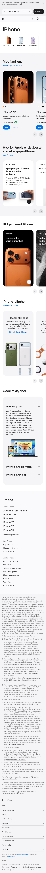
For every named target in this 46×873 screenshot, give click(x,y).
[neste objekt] (41, 43)
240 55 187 (11, 856)
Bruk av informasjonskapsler (32, 867)
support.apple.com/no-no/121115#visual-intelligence (21, 673)
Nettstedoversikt (36, 870)
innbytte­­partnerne (26, 625)
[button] (17, 11)
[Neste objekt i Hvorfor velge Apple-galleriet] (41, 211)
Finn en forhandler (23, 854)
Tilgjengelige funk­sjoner (21, 788)
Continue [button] (38, 11)
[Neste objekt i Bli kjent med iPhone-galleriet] (41, 291)
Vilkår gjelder (20, 793)
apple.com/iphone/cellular (16, 744)
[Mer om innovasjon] (18, 258)
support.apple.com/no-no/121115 (30, 664)
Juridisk (26, 870)
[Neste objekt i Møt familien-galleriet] (41, 134)
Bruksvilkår (5, 870)
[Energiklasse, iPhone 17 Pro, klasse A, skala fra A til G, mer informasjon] (15, 122)
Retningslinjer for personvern (11, 867)
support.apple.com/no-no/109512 (15, 760)
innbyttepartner (12, 631)
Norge (4, 860)
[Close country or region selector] (43, 3)
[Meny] (43, 19)
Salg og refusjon (17, 870)
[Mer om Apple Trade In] (18, 183)
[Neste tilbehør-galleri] (41, 381)
